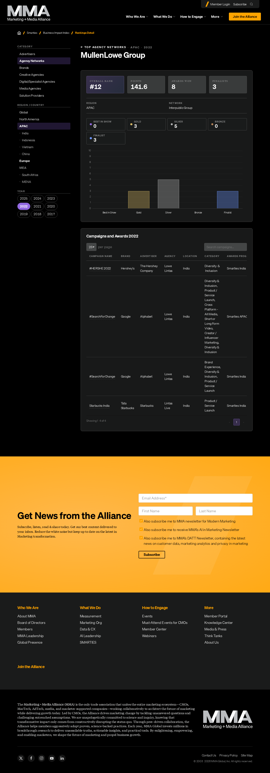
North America (29, 119)
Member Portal (215, 616)
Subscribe (240, 4)
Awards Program (240, 256)
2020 (51, 206)
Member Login (220, 4)
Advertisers (27, 53)
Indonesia (28, 140)
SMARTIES (88, 642)
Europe (24, 160)
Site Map (246, 755)
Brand (125, 256)
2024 (37, 198)
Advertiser (148, 256)
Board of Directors (31, 622)
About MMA (26, 616)
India (25, 133)
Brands (24, 67)
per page (105, 247)
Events (147, 616)
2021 (37, 206)
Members (24, 629)
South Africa (30, 174)
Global (23, 112)
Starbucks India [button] (99, 405)
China (25, 153)
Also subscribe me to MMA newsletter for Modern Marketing (189, 521)
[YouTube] (51, 758)
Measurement (90, 616)
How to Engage (191, 17)
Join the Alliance (245, 17)
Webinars (149, 636)
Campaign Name (100, 256)
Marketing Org (91, 622)
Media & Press (215, 629)
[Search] (252, 4)
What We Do (162, 17)
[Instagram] (41, 758)
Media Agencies (30, 88)
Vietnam (27, 147)
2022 (24, 206)
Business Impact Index (56, 33)
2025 (24, 198)
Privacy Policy (228, 755)
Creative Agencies (31, 74)
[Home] (19, 33)
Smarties (32, 33)
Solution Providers (31, 95)
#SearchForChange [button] (102, 316)
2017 (51, 214)
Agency (170, 256)
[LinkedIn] (62, 758)
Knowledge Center (218, 622)
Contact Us (209, 755)
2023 (51, 198)
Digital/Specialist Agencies (37, 81)
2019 (24, 214)
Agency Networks (31, 60)
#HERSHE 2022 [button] (100, 268)
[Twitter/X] (21, 758)
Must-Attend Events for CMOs (164, 622)
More (219, 18)
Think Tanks (213, 636)
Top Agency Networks (103, 47)
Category (212, 256)
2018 (37, 214)
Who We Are (135, 17)
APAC (23, 126)
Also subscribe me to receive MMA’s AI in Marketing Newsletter (191, 530)
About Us (211, 642)
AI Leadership (90, 636)
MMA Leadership (30, 636)
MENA (26, 181)
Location (190, 256)
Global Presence (29, 642)
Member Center (154, 629)
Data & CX (87, 629)
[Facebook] (31, 758)
